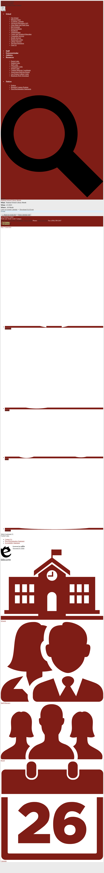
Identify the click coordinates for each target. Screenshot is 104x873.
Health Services (16, 38)
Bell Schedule (15, 27)
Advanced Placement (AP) (19, 23)
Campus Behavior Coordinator (21, 70)
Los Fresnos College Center (20, 74)
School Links (15, 68)
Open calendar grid (24, 215)
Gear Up (14, 45)
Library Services (16, 41)
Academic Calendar (17, 21)
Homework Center (17, 40)
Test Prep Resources (17, 43)
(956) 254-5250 (43, 220)
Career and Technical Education (21, 34)
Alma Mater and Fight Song (20, 25)
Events (3, 211)
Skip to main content (7, 2)
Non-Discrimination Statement (14, 541)
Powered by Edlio (18, 548)
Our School (14, 18)
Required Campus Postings (19, 87)
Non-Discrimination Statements (21, 89)
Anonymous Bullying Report (20, 72)
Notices (13, 85)
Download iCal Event (27, 209)
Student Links (15, 63)
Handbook (14, 30)
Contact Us (8, 539)
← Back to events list (9, 215)
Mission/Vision (16, 20)
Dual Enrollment (16, 29)
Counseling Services (17, 36)
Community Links (17, 67)
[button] (8, 14)
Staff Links (14, 65)
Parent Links (15, 61)
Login (6, 547)
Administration (16, 32)
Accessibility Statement (12, 543)
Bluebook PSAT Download (20, 76)
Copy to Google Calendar (9, 209)
